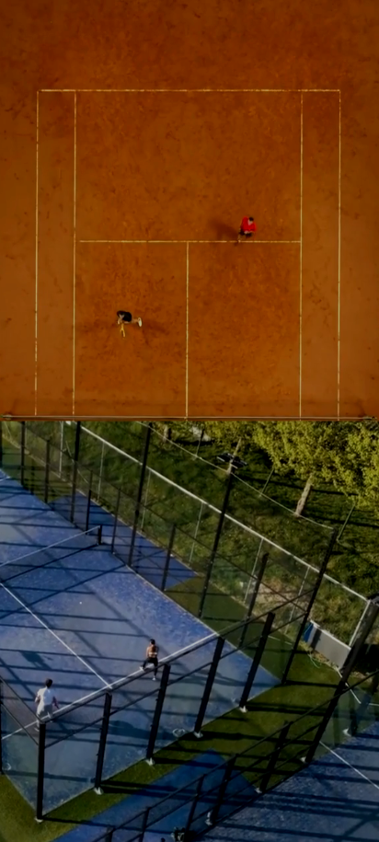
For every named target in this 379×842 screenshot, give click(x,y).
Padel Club (189, 573)
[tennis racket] (189, 248)
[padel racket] (189, 493)
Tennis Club (189, 330)
